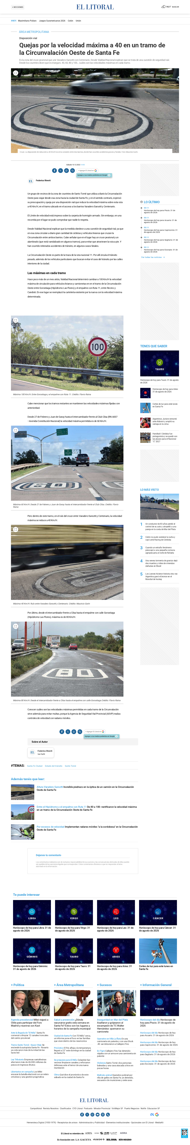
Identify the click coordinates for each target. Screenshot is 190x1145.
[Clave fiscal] (184, 1137)
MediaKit (159, 1122)
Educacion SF (153, 1108)
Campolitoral (36, 1108)
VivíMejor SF (117, 1108)
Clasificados (65, 1108)
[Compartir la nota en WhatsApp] (66, 170)
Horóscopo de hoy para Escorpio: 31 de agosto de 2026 (161, 249)
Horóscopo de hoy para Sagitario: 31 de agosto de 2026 (161, 239)
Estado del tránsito (53, 766)
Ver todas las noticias (151, 257)
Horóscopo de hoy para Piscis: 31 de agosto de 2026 (159, 210)
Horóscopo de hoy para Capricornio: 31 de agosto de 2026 (161, 229)
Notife (143, 1108)
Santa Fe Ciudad (34, 766)
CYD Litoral (77, 1108)
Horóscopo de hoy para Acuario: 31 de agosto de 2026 (160, 220)
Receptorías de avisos (67, 1122)
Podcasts (88, 1108)
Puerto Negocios (131, 1108)
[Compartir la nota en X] (60, 170)
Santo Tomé (70, 766)
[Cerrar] (109, 175)
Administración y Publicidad (92, 1122)
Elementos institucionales (118, 1122)
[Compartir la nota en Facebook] (55, 170)
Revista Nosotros (51, 1108)
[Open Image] (15, 73)
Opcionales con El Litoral (142, 1122)
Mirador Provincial (102, 1108)
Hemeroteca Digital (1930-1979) (41, 1122)
